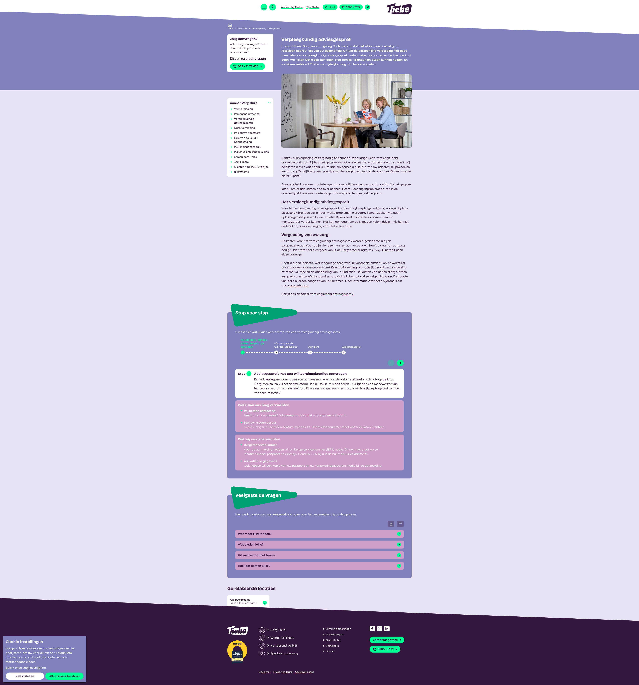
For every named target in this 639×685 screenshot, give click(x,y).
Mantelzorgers (335, 634)
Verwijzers (332, 645)
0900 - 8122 (353, 7)
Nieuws (330, 651)
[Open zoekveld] (367, 7)
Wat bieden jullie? (251, 544)
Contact (330, 7)
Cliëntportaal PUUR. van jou (251, 166)
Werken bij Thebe (292, 7)
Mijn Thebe (312, 7)
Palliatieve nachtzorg (247, 132)
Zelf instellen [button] (25, 676)
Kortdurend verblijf (284, 645)
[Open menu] (264, 7)
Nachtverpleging (244, 127)
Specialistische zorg (284, 653)
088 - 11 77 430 (248, 66)
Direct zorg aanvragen (248, 58)
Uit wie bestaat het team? (256, 555)
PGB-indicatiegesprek (247, 146)
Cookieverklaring (304, 671)
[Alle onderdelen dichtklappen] (400, 524)
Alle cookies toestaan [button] (64, 676)
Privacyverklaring (283, 671)
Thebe (230, 28)
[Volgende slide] (400, 363)
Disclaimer (264, 671)
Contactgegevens (385, 640)
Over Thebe (333, 640)
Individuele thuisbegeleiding (251, 151)
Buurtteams (241, 171)
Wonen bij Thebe (282, 638)
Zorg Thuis (242, 28)
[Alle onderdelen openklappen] (391, 524)
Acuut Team (241, 161)
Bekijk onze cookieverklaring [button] (26, 668)
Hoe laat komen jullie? (254, 566)
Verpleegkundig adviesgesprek (266, 28)
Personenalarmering (247, 113)
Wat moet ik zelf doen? (254, 534)
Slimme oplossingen (338, 628)
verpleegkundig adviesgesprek (331, 294)
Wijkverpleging (243, 109)
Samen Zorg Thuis (245, 156)
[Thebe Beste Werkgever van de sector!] (237, 652)
